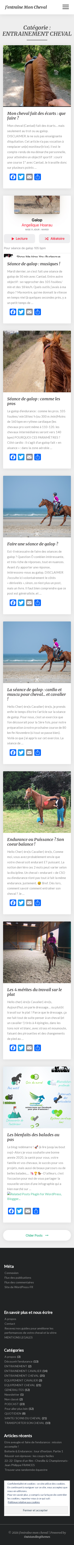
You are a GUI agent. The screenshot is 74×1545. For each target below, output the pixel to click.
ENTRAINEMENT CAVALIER (23, 1371)
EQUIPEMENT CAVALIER (21, 1380)
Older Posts (34, 1235)
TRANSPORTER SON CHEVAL (24, 1423)
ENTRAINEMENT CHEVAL (22, 1375)
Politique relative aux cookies (24, 1502)
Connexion (11, 1273)
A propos (10, 1319)
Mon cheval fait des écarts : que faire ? (36, 116)
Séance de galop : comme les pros (33, 401)
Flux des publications (18, 1277)
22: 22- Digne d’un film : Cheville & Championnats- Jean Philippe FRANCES (36, 1463)
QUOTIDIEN (13, 1413)
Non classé (11, 1399)
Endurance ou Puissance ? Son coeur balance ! (35, 842)
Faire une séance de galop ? (32, 543)
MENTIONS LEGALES (19, 1337)
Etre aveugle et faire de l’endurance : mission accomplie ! (33, 1444)
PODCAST (12, 1404)
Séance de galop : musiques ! (33, 263)
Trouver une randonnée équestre (26, 1469)
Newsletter (12, 1394)
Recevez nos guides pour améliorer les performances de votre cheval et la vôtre (31, 1330)
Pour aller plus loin (16, 1408)
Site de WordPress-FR (19, 1287)
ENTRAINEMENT (16, 1366)
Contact (10, 1323)
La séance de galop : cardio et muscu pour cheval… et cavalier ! (36, 694)
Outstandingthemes (37, 1537)
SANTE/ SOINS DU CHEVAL (23, 1418)
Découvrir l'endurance (18, 1361)
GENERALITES (14, 1389)
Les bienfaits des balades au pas (33, 1137)
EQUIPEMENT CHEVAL (20, 1385)
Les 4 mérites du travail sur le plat (34, 992)
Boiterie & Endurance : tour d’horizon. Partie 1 (34, 1451)
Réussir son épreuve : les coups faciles (29, 1456)
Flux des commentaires (19, 1282)
